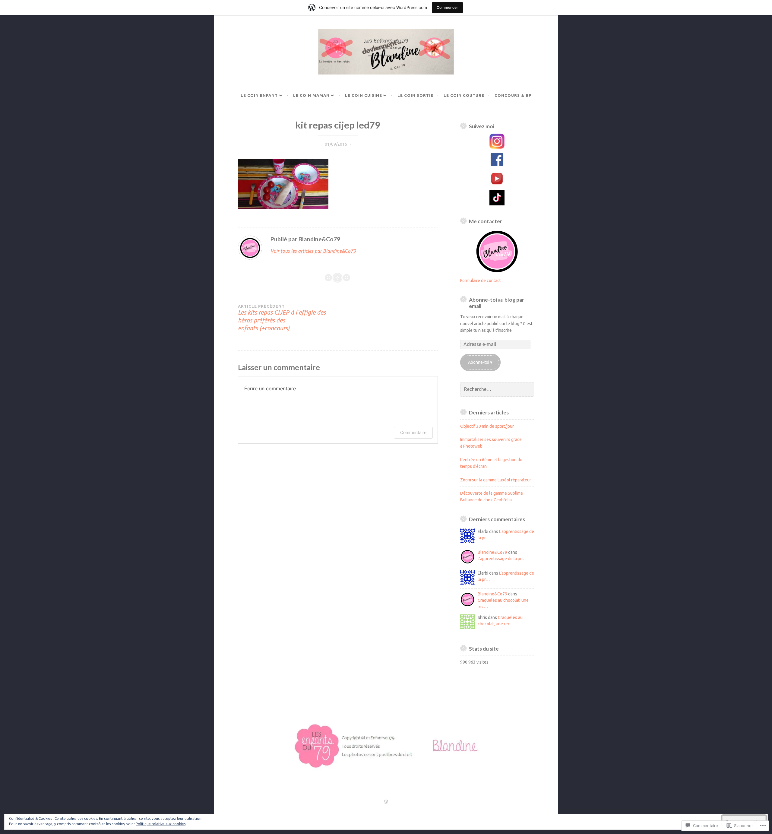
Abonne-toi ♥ (480, 362)
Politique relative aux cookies (160, 824)
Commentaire (413, 432)
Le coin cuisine (363, 95)
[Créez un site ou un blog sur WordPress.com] (386, 802)
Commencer (447, 7)
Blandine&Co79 (492, 552)
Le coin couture (464, 95)
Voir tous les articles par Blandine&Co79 (313, 251)
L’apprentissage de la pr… (502, 558)
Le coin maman (311, 95)
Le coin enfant (259, 95)
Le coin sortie (415, 95)
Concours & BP (513, 95)
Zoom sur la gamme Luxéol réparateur (495, 479)
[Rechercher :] (497, 389)
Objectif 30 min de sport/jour (487, 426)
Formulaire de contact (480, 280)
